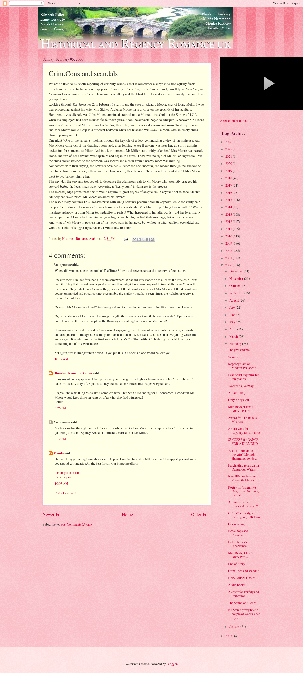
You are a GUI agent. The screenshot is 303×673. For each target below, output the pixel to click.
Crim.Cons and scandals (243, 571)
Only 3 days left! (239, 399)
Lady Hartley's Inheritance (237, 544)
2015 (229, 199)
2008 (229, 250)
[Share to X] (143, 239)
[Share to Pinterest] (152, 239)
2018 (229, 178)
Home (127, 514)
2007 (229, 258)
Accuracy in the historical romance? (243, 504)
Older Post (201, 514)
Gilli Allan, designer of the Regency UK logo (244, 515)
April (233, 329)
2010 (229, 236)
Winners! (234, 357)
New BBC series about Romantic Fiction (243, 478)
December (236, 271)
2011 (229, 229)
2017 (229, 185)
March (234, 336)
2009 (229, 243)
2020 (229, 163)
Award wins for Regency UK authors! (244, 430)
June (232, 314)
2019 (229, 171)
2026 (229, 141)
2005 (229, 635)
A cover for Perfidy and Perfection (243, 593)
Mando (58, 453)
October (235, 285)
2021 (229, 156)
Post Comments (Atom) (76, 524)
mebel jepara (63, 477)
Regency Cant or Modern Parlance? (242, 365)
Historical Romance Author (73, 373)
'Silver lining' (237, 392)
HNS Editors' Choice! (242, 577)
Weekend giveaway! (241, 385)
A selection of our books (236, 120)
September (236, 293)
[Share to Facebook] (148, 239)
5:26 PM (60, 408)
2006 (229, 265)
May (232, 322)
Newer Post (53, 514)
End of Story (236, 564)
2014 (229, 207)
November (236, 278)
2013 (229, 214)
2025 (229, 149)
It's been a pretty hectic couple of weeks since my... (244, 613)
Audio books (236, 585)
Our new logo (237, 524)
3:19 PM (60, 439)
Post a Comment (65, 493)
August (234, 300)
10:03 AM (61, 483)
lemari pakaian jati (67, 472)
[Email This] (134, 239)
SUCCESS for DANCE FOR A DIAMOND (243, 441)
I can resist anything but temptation (243, 377)
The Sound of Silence (242, 603)
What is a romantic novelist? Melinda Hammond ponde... (242, 454)
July (232, 307)
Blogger (172, 663)
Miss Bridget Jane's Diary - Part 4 (240, 409)
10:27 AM (61, 359)
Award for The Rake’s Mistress (242, 419)
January (234, 626)
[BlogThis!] (139, 239)
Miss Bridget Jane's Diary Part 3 (240, 555)
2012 (229, 221)
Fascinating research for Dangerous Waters (243, 467)
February (235, 343)
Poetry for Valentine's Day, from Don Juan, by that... (243, 491)
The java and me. (239, 350)
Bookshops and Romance (238, 533)
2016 (229, 192)
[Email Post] (126, 238)
